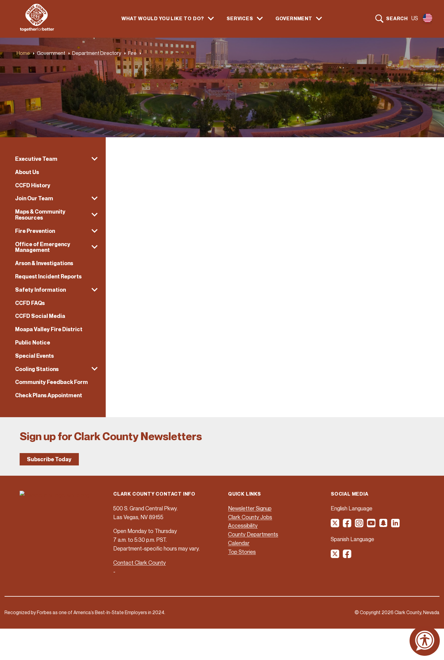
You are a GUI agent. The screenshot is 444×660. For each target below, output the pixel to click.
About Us (27, 172)
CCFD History (32, 185)
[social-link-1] (335, 525)
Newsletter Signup (250, 508)
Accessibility (243, 525)
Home (23, 53)
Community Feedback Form (51, 382)
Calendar (238, 543)
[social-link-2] (347, 525)
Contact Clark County (139, 562)
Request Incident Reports (48, 276)
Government (51, 53)
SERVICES (240, 18)
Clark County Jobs (250, 517)
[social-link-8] (347, 556)
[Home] (37, 29)
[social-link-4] (371, 525)
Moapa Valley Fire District (48, 329)
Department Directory (96, 53)
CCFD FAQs (30, 303)
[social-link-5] (383, 525)
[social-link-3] (359, 525)
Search (397, 18)
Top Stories (242, 551)
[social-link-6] (395, 525)
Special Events (34, 356)
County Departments (253, 534)
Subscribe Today (49, 459)
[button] (53, 159)
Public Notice (32, 342)
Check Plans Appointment (48, 395)
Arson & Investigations (44, 263)
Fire (132, 53)
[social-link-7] (335, 556)
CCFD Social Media (40, 316)
